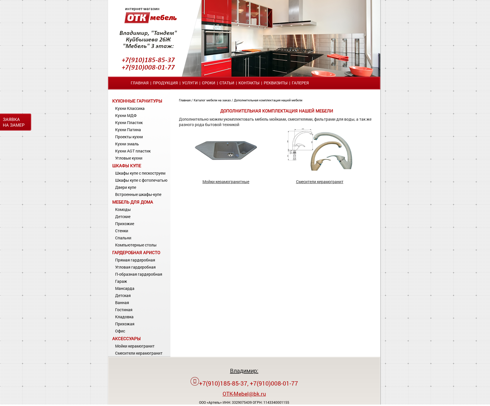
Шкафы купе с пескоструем (140, 173)
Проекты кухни (129, 136)
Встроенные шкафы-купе (138, 194)
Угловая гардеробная (135, 267)
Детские (122, 216)
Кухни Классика (130, 108)
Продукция (165, 82)
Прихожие (124, 223)
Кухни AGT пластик (133, 151)
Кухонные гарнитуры (137, 101)
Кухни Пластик (129, 122)
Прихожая (124, 324)
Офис (120, 331)
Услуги (190, 82)
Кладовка (124, 316)
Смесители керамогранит (138, 353)
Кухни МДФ (126, 115)
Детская (123, 295)
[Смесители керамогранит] (319, 169)
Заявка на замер (14, 122)
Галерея (300, 82)
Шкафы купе (126, 165)
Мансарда (124, 288)
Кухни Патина (128, 129)
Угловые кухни (128, 158)
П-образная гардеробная (138, 274)
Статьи (226, 82)
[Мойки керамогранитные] (225, 169)
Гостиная (123, 309)
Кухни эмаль (127, 144)
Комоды (123, 209)
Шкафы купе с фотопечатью (141, 180)
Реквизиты (276, 82)
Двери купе (125, 187)
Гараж (121, 281)
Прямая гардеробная (135, 260)
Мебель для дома (132, 202)
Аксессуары (126, 338)
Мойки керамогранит (135, 346)
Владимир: (244, 370)
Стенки (121, 230)
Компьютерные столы (136, 245)
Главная (140, 82)
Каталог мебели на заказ (213, 100)
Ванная (122, 302)
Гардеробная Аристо (136, 252)
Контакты (248, 82)
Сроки (208, 82)
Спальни (123, 237)
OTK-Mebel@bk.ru (244, 393)
